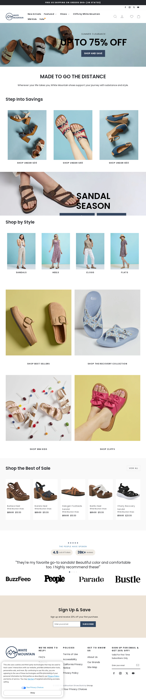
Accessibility (70, 659)
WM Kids (32, 19)
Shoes (63, 14)
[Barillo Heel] (100, 491)
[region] (73, 2)
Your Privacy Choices (75, 689)
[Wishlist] (130, 16)
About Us (92, 657)
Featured (49, 14)
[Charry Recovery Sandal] (128, 491)
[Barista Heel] (45, 491)
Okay (32, 693)
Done (137, 665)
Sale (41, 19)
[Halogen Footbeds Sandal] (73, 491)
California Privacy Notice (73, 666)
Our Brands (93, 662)
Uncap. (90, 685)
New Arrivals (34, 14)
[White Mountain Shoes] (14, 16)
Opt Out (31, 679)
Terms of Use (70, 654)
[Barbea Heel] (18, 491)
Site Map (92, 667)
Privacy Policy (53, 676)
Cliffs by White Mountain (86, 14)
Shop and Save (93, 53)
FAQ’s (42, 657)
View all (133, 468)
